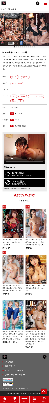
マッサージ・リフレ (36, 96)
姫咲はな (29, 294)
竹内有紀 (29, 248)
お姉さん (23, 96)
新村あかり (7, 342)
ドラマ (20, 101)
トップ (3, 9)
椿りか (15, 342)
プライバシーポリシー (15, 375)
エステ (13, 96)
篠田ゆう (14, 77)
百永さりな (30, 347)
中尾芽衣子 (25, 77)
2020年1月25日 (16, 83)
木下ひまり (7, 248)
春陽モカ (6, 294)
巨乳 (12, 101)
